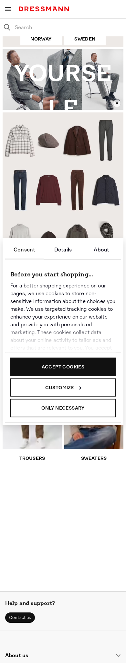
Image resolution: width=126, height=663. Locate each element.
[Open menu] (8, 9)
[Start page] (45, 8)
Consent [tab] (24, 250)
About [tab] (101, 250)
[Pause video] (117, 103)
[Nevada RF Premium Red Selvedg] (17, 190)
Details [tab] (63, 250)
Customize (59, 387)
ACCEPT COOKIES (63, 366)
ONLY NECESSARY (63, 408)
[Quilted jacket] (106, 191)
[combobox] (68, 27)
